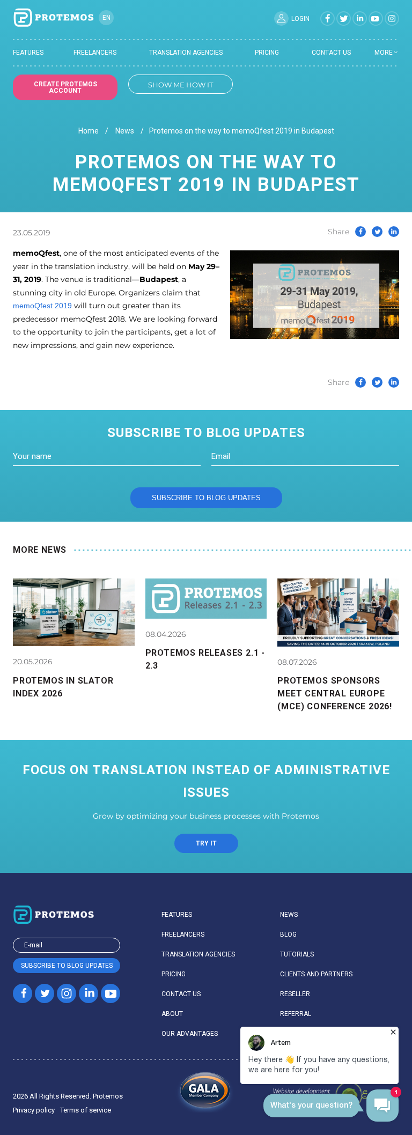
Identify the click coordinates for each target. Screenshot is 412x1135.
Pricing (267, 52)
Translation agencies (186, 52)
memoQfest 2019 (42, 305)
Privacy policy (34, 1110)
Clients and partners (316, 974)
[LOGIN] (281, 18)
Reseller (295, 994)
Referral (295, 1014)
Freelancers (94, 52)
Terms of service (85, 1110)
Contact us (331, 52)
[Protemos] (53, 18)
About (172, 1014)
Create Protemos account (65, 87)
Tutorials (297, 954)
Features (28, 52)
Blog (288, 934)
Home (88, 131)
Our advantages (189, 1033)
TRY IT (206, 843)
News (124, 131)
